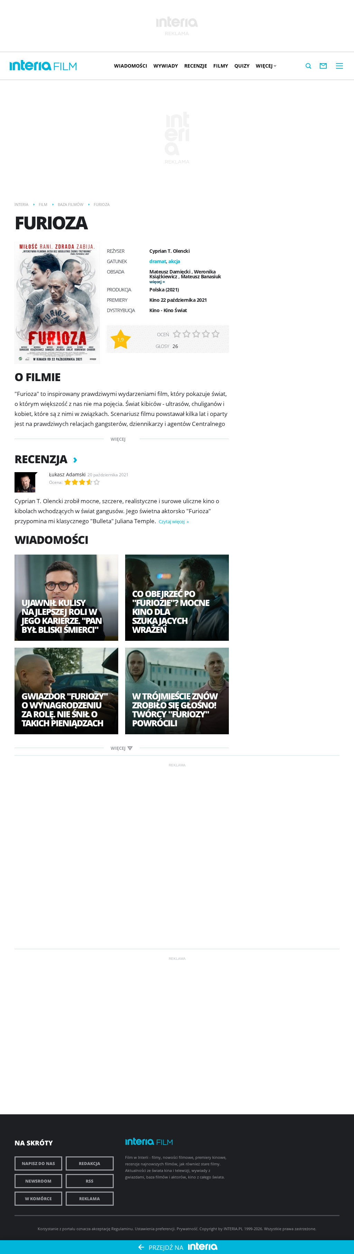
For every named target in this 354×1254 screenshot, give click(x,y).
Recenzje (195, 65)
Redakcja (89, 1163)
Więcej (264, 65)
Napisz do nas (38, 1163)
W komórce (38, 1199)
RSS (89, 1181)
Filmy (220, 65)
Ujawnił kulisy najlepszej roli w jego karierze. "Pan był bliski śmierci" (61, 616)
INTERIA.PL (233, 1228)
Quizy (242, 65)
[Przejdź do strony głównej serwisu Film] (65, 67)
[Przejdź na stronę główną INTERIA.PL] (31, 65)
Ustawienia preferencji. (155, 1228)
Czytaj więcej (172, 521)
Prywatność (187, 1228)
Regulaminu (122, 1228)
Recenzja (42, 458)
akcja (174, 261)
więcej (155, 282)
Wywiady (165, 65)
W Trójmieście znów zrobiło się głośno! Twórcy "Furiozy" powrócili (174, 709)
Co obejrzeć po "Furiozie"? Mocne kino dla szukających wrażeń (170, 611)
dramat (157, 261)
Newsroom (38, 1181)
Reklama (89, 1199)
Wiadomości (130, 65)
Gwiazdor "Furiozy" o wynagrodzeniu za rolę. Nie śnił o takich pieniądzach (64, 709)
